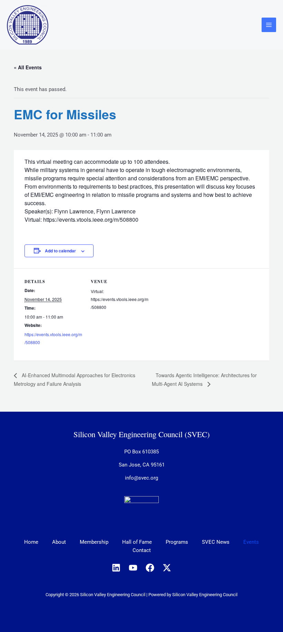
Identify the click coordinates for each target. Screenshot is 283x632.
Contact (142, 550)
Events (251, 542)
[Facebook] (150, 567)
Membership (94, 542)
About (59, 542)
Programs (177, 542)
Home (31, 542)
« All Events (28, 67)
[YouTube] (133, 567)
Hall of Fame (137, 542)
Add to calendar (60, 251)
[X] (167, 567)
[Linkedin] (116, 567)
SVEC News (216, 542)
